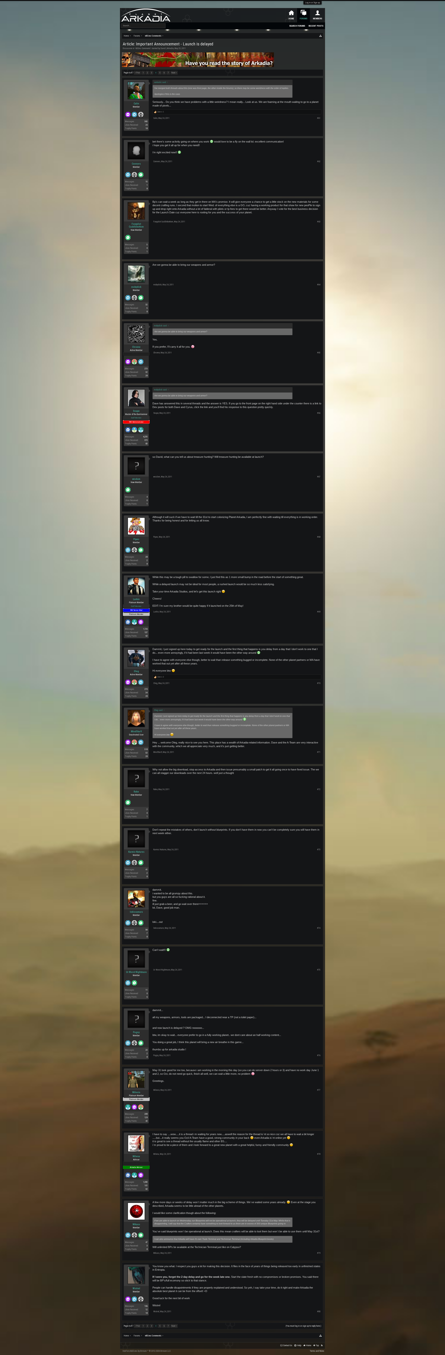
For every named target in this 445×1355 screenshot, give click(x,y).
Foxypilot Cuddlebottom (136, 225)
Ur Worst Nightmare (136, 972)
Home (291, 18)
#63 (318, 221)
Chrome (136, 347)
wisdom (136, 479)
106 (146, 1306)
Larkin (136, 599)
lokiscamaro (136, 911)
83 (146, 443)
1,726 (145, 629)
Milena (136, 1156)
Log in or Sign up (312, 2)
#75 (318, 970)
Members (317, 18)
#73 (318, 849)
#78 (318, 1154)
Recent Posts (316, 26)
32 (146, 304)
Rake (136, 791)
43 (146, 1121)
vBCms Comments (143, 48)
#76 (318, 1055)
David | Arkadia (167, 48)
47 (146, 1242)
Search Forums (297, 26)
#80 (318, 1311)
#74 (318, 928)
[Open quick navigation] (320, 35)
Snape (136, 411)
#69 (318, 612)
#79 (318, 1253)
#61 (318, 118)
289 (146, 1114)
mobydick (136, 287)
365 (146, 121)
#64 (318, 284)
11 (146, 990)
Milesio (136, 1092)
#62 (318, 161)
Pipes (136, 539)
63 (146, 636)
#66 (318, 413)
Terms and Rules (317, 1351)
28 (146, 375)
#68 (318, 537)
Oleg (136, 671)
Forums (303, 18)
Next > (174, 73)
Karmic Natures (136, 851)
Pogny (136, 1032)
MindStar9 (136, 731)
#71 (318, 752)
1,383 (145, 1182)
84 (146, 930)
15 (146, 181)
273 (146, 368)
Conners (136, 163)
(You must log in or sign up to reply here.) (303, 1326)
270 (146, 689)
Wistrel (136, 1288)
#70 (318, 683)
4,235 (145, 436)
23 (146, 1050)
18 (146, 128)
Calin (136, 103)
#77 (318, 1090)
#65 (318, 352)
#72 (318, 789)
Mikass (136, 1224)
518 (146, 749)
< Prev (137, 73)
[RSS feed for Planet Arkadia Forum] (322, 1345)
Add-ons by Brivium (147, 1351)
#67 (318, 477)
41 (146, 869)
